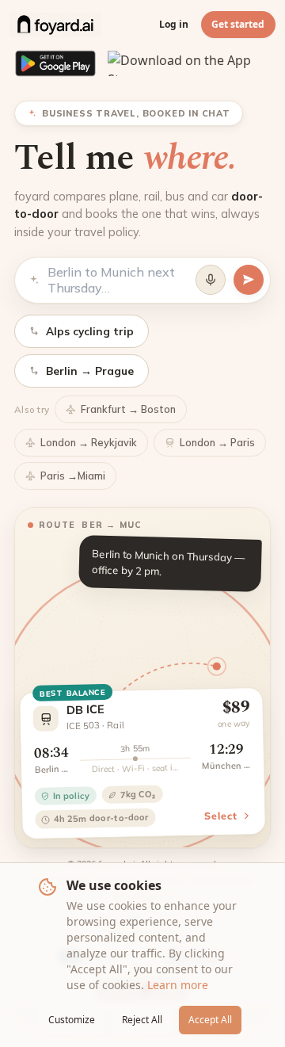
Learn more (177, 984)
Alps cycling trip (90, 331)
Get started (237, 24)
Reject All (142, 1019)
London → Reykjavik (88, 442)
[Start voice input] (211, 280)
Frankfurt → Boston (128, 409)
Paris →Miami (72, 475)
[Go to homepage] (55, 24)
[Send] (249, 280)
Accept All (210, 1019)
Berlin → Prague (90, 370)
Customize (71, 1019)
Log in (173, 24)
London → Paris (217, 442)
